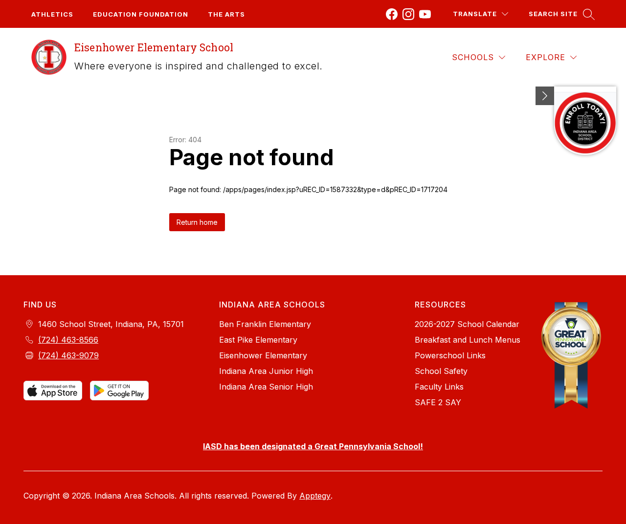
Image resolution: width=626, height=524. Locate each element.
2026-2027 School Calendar (467, 324)
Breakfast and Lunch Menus (467, 340)
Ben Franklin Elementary (265, 324)
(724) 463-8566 (68, 340)
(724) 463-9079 (68, 355)
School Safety (441, 371)
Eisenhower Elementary (263, 355)
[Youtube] (425, 14)
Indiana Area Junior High (266, 371)
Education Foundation (140, 14)
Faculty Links (439, 387)
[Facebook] (392, 14)
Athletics (52, 14)
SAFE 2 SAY (438, 402)
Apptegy (315, 496)
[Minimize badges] (545, 96)
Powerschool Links (450, 355)
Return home (197, 222)
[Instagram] (408, 14)
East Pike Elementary (258, 340)
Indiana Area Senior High (266, 387)
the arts (226, 14)
